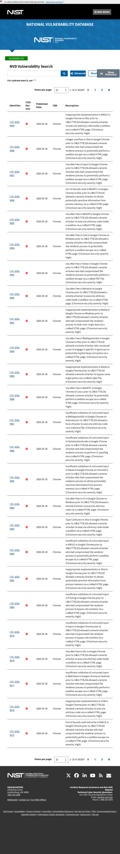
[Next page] (102, 90)
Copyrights (47, 811)
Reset (94, 73)
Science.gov (85, 814)
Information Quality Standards (51, 814)
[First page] (88, 90)
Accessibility (19, 811)
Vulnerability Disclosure (63, 811)
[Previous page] (95, 90)
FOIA (94, 811)
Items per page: (43, 89)
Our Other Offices (38, 800)
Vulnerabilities (16, 58)
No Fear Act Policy (82, 811)
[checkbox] (108, 73)
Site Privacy (8, 811)
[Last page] (109, 90)
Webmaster (12, 799)
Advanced (79, 73)
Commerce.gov (72, 814)
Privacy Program (33, 811)
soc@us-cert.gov (105, 797)
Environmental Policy (106, 811)
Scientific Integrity (29, 814)
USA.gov (95, 814)
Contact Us (24, 799)
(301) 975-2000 (13, 794)
